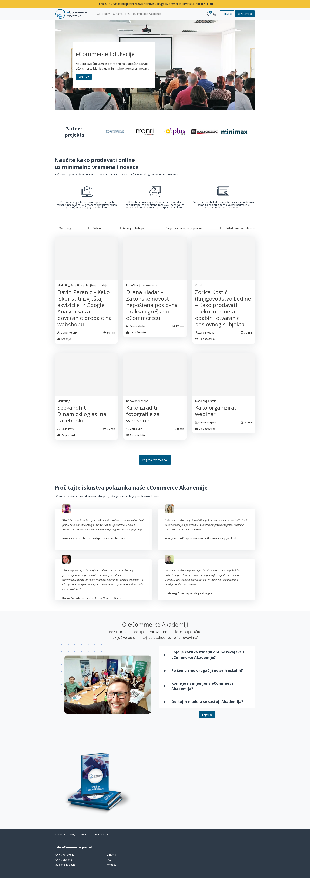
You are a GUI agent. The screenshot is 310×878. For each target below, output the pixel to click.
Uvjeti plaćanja (63, 859)
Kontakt (85, 834)
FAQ (72, 834)
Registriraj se (244, 13)
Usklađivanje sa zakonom (240, 228)
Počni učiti (84, 77)
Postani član (204, 4)
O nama (60, 834)
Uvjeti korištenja (64, 854)
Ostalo (97, 228)
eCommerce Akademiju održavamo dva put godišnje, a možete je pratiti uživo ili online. (108, 496)
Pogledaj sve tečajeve (155, 460)
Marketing (65, 228)
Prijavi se (207, 714)
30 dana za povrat (65, 864)
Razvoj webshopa (133, 228)
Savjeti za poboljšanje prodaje (184, 228)
